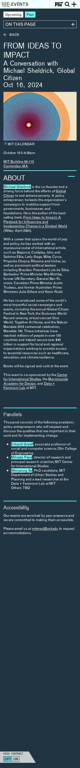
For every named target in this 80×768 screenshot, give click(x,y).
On (16, 759)
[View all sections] (40, 24)
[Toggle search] (67, 4)
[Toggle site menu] (74, 4)
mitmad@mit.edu (45, 529)
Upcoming (13, 15)
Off (8, 759)
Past (30, 15)
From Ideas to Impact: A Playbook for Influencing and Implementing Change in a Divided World (35, 222)
